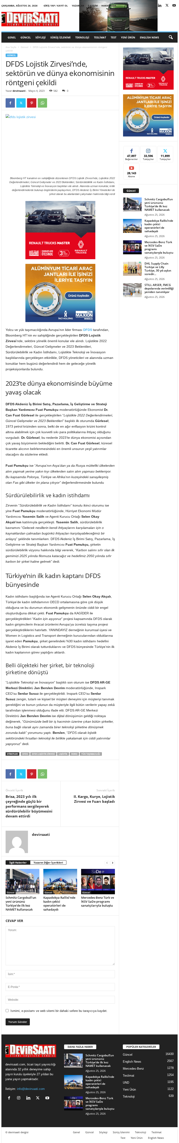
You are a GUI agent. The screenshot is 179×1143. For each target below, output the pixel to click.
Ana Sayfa (11, 47)
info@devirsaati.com (31, 1089)
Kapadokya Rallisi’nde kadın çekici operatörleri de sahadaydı (59, 903)
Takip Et (148, 149)
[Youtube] (174, 5)
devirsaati (19, 90)
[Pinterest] (31, 103)
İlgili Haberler (18, 862)
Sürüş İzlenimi (60, 37)
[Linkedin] (159, 5)
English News (149, 37)
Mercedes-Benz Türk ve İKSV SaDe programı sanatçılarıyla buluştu (97, 901)
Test (113, 37)
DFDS (87, 330)
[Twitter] (167, 5)
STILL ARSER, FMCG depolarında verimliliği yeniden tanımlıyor (159, 288)
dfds (25, 753)
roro (74, 753)
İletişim (93, 5)
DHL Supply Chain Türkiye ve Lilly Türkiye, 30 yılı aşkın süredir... (158, 269)
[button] (170, 37)
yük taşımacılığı (90, 753)
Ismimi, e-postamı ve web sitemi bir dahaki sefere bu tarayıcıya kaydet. (58, 1011)
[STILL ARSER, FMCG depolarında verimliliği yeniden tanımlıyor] (132, 290)
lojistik (63, 753)
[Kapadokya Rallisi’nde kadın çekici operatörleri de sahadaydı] (60, 881)
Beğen (131, 149)
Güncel (26, 37)
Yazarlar (78, 5)
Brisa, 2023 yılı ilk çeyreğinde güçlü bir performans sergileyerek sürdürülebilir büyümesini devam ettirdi (29, 806)
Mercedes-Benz (133, 1068)
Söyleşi (40, 37)
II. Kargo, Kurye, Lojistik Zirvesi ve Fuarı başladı (94, 799)
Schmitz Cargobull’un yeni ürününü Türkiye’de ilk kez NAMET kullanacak (21, 903)
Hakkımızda (108, 5)
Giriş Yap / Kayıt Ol (56, 5)
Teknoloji (82, 37)
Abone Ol (131, 167)
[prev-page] (107, 862)
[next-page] (112, 862)
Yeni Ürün (128, 37)
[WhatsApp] (42, 103)
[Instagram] (19, 1098)
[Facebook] (10, 103)
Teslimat (100, 37)
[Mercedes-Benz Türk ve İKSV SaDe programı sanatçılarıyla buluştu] (98, 881)
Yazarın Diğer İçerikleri (48, 862)
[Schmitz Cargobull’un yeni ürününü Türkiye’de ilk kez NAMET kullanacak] (22, 881)
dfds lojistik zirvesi (43, 753)
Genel (12, 37)
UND (126, 1082)
